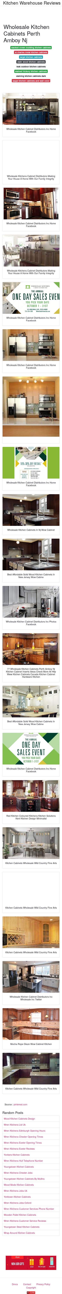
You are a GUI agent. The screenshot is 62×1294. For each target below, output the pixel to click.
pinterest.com (20, 1104)
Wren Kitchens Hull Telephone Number (23, 1160)
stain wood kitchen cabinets (31, 61)
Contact (27, 1284)
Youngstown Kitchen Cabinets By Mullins (24, 1178)
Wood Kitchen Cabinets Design (19, 1118)
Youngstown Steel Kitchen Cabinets (21, 1226)
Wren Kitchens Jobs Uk (15, 1190)
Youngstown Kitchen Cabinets (19, 1166)
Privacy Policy (43, 1284)
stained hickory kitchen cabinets (31, 71)
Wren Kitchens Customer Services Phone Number (29, 1208)
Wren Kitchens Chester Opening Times (23, 1136)
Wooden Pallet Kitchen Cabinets (20, 1214)
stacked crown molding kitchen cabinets (31, 47)
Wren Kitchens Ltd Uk (15, 1124)
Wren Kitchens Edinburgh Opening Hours (24, 1130)
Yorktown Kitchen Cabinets (17, 1196)
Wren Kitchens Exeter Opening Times (23, 1142)
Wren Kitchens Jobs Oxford (17, 1202)
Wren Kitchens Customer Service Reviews (25, 1220)
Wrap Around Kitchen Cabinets (19, 1232)
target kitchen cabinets (31, 57)
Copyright (31, 1287)
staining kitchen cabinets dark (31, 75)
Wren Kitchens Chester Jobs (18, 1172)
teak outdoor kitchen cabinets (31, 66)
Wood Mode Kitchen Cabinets (19, 1184)
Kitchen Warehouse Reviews (32, 3)
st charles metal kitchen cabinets (31, 52)
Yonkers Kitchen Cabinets (17, 1154)
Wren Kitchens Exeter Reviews (19, 1148)
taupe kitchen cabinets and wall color (31, 80)
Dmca (15, 1284)
